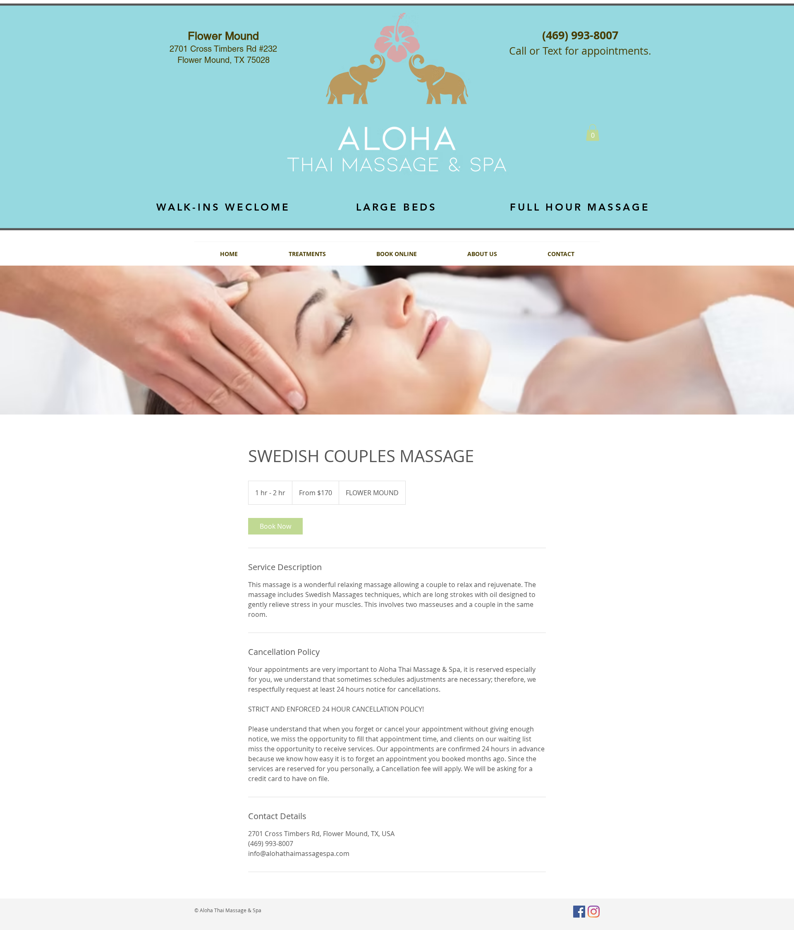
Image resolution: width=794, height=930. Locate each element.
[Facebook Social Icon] (579, 912)
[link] (275, 526)
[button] (593, 132)
